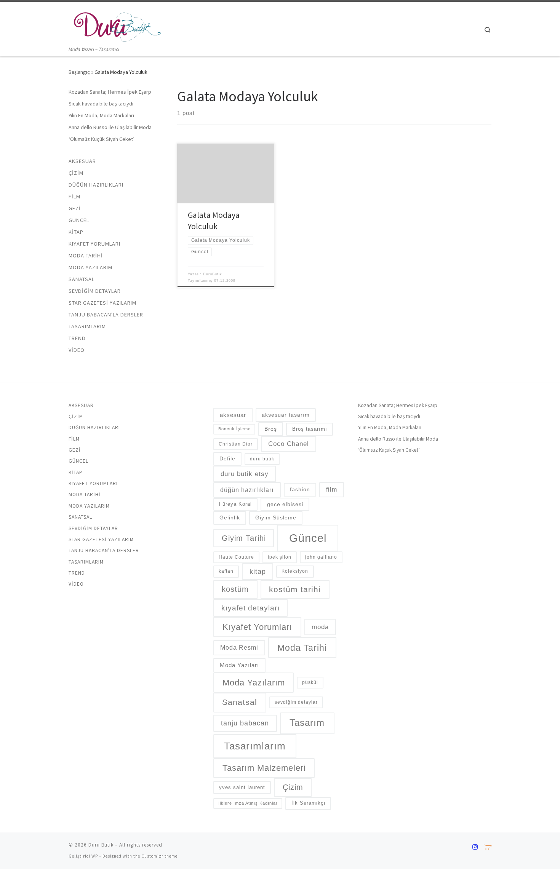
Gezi (75, 208)
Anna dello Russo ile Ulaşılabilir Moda (110, 127)
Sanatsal (81, 279)
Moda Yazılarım (90, 267)
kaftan (226, 571)
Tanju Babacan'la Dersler (106, 314)
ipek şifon (279, 557)
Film (74, 196)
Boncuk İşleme (234, 429)
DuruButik (212, 274)
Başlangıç (79, 72)
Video (77, 350)
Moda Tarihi (86, 255)
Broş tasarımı (309, 429)
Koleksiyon (295, 571)
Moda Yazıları (239, 665)
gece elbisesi (285, 504)
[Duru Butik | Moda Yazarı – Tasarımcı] (116, 23)
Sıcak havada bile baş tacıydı (101, 103)
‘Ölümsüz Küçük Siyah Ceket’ (101, 139)
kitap (258, 571)
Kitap (76, 231)
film (331, 489)
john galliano (321, 557)
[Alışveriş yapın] (487, 847)
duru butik (262, 459)
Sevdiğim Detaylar (95, 291)
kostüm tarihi (295, 589)
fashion (300, 489)
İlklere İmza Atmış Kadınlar (248, 803)
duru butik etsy (245, 474)
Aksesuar (82, 161)
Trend (77, 338)
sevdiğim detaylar (296, 702)
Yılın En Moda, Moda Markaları (101, 115)
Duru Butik (101, 845)
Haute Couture (236, 557)
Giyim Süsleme (275, 517)
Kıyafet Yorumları (94, 243)
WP (94, 856)
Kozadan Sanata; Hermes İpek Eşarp (110, 91)
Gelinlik (229, 517)
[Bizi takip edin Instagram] (475, 847)
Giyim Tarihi (244, 538)
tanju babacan (245, 723)
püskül (310, 682)
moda (320, 627)
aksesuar (233, 415)
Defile (227, 458)
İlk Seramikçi (308, 803)
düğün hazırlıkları (247, 489)
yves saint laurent (242, 787)
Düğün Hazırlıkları (96, 184)
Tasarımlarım (87, 326)
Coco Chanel (288, 443)
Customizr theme (159, 856)
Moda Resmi (239, 647)
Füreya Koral (235, 504)
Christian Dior (236, 444)
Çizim (76, 172)
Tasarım (307, 723)
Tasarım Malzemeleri (264, 768)
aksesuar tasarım (286, 415)
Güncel (79, 220)
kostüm (235, 589)
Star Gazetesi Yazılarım (102, 302)
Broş (270, 429)
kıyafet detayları (250, 608)
